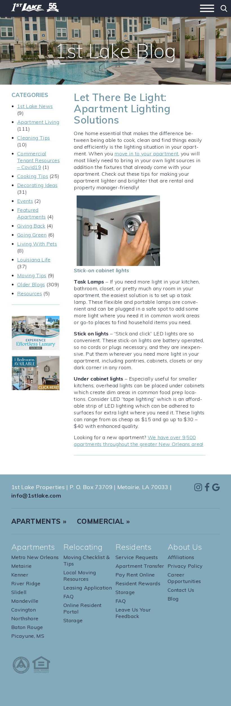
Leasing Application (87, 587)
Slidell (18, 592)
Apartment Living (38, 122)
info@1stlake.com (36, 495)
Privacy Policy (185, 566)
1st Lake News (35, 106)
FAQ (68, 596)
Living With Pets (37, 244)
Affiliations (181, 557)
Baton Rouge (27, 627)
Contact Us (181, 590)
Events (25, 201)
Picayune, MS (27, 636)
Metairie (21, 566)
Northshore (24, 618)
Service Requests (136, 557)
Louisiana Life (33, 259)
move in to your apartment (146, 153)
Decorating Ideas (37, 185)
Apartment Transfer (139, 566)
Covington (23, 609)
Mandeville (24, 601)
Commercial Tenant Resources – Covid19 (38, 160)
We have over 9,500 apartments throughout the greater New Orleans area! (138, 440)
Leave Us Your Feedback (133, 612)
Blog (173, 598)
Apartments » (38, 521)
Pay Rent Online (135, 574)
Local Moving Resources (79, 575)
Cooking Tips (32, 176)
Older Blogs (31, 284)
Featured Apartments (31, 213)
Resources (29, 293)
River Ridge (26, 583)
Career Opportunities (184, 577)
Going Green (32, 235)
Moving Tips (31, 275)
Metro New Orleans (35, 557)
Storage (73, 620)
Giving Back (31, 226)
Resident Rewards (137, 583)
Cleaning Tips (33, 138)
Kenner (19, 574)
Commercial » (103, 521)
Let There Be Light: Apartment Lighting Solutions (122, 108)
